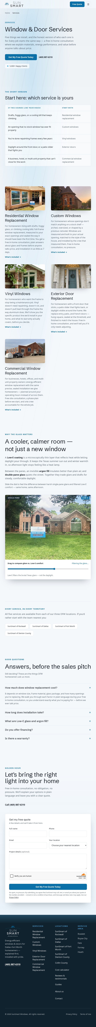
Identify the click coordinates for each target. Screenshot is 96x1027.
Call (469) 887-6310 (15, 804)
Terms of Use (85, 1014)
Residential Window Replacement (38, 934)
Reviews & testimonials (61, 977)
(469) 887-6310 (45, 57)
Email (11, 840)
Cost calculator (62, 969)
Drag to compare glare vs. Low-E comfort (25, 563)
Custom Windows (36, 943)
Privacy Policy (13, 897)
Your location (54, 840)
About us (59, 991)
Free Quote (77, 4)
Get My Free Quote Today (20, 57)
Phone (51, 828)
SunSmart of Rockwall (17, 626)
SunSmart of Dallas (40, 626)
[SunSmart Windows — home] (14, 4)
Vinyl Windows (39, 950)
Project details (19, 852)
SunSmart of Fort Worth (65, 626)
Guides (58, 984)
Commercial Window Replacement (38, 967)
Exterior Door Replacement (38, 958)
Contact (58, 998)
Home (7, 13)
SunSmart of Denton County (19, 633)
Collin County (61, 962)
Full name (13, 828)
